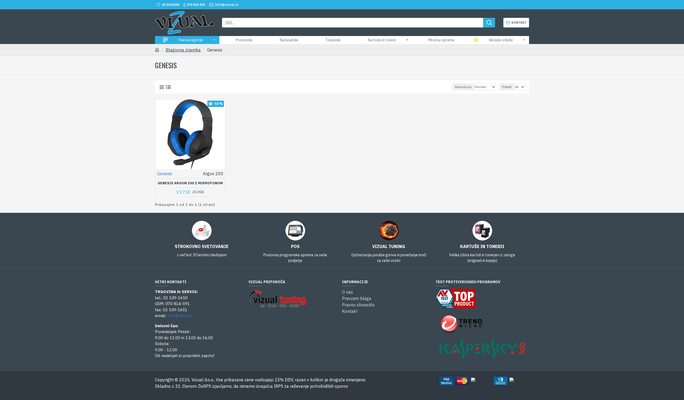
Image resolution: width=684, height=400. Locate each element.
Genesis (164, 173)
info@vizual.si (180, 315)
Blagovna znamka (183, 50)
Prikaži (507, 87)
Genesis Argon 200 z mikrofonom (190, 183)
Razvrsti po (463, 87)
